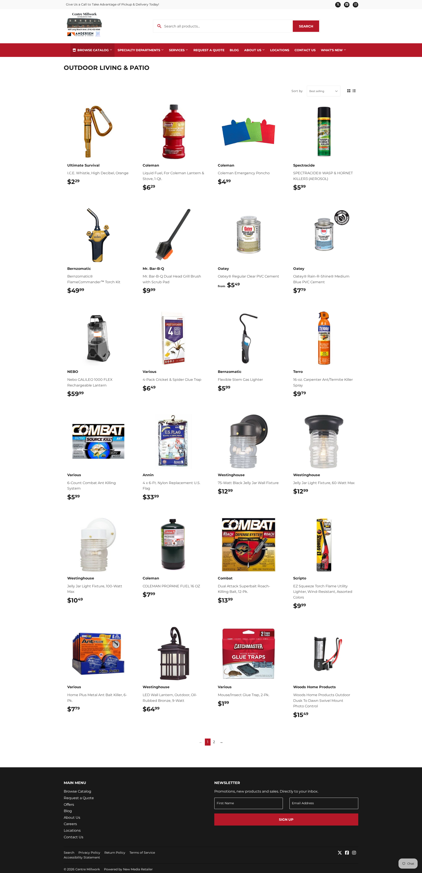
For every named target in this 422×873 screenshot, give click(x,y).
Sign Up (286, 819)
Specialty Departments (139, 50)
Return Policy (114, 852)
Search (309, 26)
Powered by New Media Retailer (128, 869)
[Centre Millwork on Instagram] (354, 853)
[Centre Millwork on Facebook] (347, 853)
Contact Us (305, 50)
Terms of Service (142, 852)
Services (177, 50)
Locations (279, 50)
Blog (234, 50)
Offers (69, 804)
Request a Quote (208, 50)
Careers (70, 824)
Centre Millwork (87, 869)
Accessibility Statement (82, 857)
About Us (253, 50)
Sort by (297, 91)
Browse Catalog (93, 50)
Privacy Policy (89, 852)
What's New (332, 50)
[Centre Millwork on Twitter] (340, 853)
